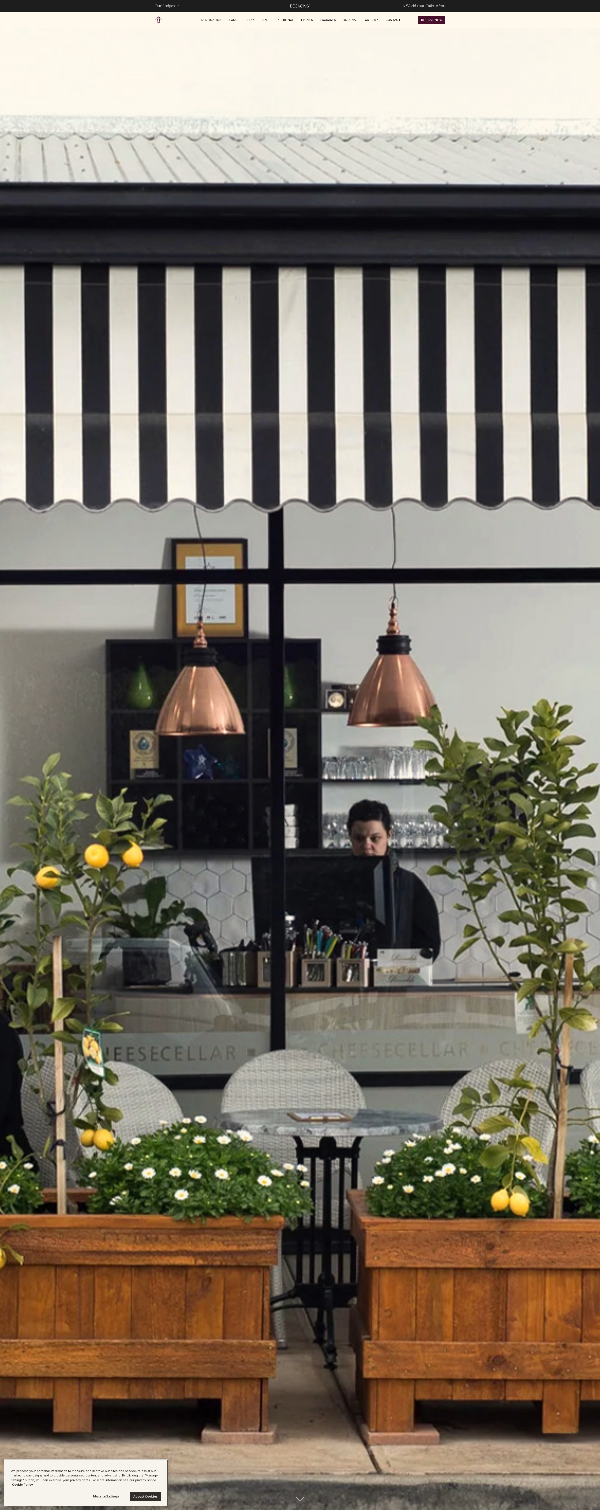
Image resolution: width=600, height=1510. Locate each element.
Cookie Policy (22, 1485)
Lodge (234, 20)
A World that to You (423, 6)
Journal (350, 20)
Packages (328, 20)
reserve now (431, 20)
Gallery (371, 20)
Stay (250, 20)
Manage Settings (106, 1496)
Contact (393, 20)
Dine (265, 20)
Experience (285, 20)
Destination (211, 20)
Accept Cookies (145, 1496)
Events (307, 20)
